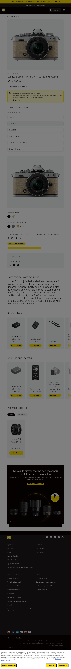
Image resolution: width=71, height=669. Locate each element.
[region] (35, 659)
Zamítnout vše (63, 665)
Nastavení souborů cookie (9, 665)
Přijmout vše (51, 665)
